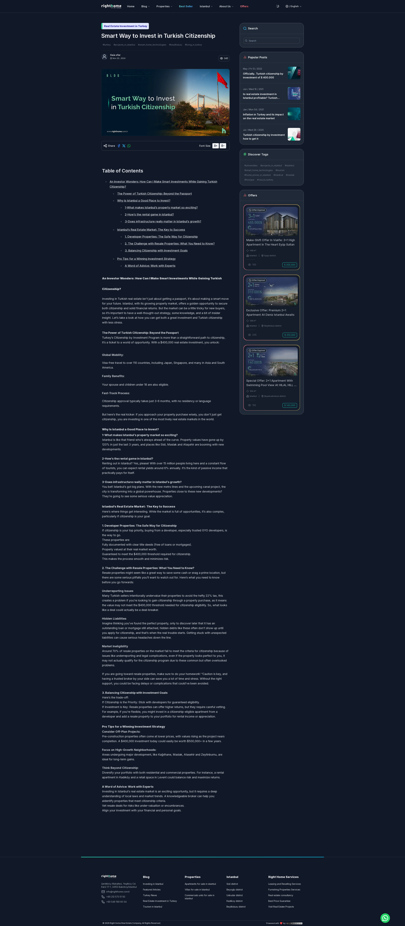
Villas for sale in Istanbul (197, 889)
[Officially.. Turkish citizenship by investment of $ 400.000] (294, 73)
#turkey (107, 44)
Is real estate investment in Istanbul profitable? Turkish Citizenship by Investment (260, 96)
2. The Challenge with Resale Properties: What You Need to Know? (170, 243)
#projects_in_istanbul (124, 44)
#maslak (290, 175)
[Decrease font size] (223, 145)
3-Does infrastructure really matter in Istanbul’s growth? (163, 221)
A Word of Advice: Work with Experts (150, 265)
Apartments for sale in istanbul (200, 884)
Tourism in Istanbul (152, 906)
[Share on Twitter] (124, 146)
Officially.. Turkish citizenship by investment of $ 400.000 (263, 75)
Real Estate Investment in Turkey (160, 901)
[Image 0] (271, 234)
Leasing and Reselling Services (284, 884)
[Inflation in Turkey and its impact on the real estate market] (294, 114)
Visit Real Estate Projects (281, 906)
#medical (278, 175)
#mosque (249, 179)
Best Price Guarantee (279, 901)
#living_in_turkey (193, 44)
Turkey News (150, 895)
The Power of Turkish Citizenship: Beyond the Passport (154, 193)
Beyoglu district (235, 889)
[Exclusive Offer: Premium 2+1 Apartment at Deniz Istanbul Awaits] (272, 307)
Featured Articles (152, 889)
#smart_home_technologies (152, 44)
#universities (251, 165)
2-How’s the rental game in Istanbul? (149, 214)
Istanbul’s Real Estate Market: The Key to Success (151, 229)
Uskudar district (235, 895)
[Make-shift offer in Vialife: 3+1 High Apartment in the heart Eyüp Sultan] (272, 237)
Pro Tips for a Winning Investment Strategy (146, 258)
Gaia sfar (115, 55)
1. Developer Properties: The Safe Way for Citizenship (161, 236)
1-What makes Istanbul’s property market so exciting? (161, 207)
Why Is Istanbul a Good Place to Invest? (143, 200)
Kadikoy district (235, 901)
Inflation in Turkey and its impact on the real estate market (263, 116)
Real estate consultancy (280, 895)
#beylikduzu (175, 44)
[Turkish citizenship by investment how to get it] (294, 134)
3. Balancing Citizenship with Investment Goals (156, 250)
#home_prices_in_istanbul (257, 175)
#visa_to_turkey (265, 179)
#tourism (280, 170)
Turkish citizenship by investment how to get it (264, 136)
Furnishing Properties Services (284, 889)
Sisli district (232, 884)
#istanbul (289, 165)
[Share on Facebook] (119, 146)
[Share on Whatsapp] (129, 146)
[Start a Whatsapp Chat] (385, 918)
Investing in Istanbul (153, 884)
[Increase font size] (215, 145)
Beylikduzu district (236, 906)
